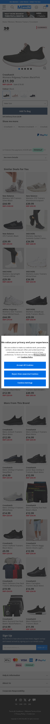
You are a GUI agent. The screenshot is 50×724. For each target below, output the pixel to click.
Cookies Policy (27, 357)
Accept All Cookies (25, 365)
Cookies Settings (25, 383)
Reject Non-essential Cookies (25, 374)
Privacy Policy (39, 355)
